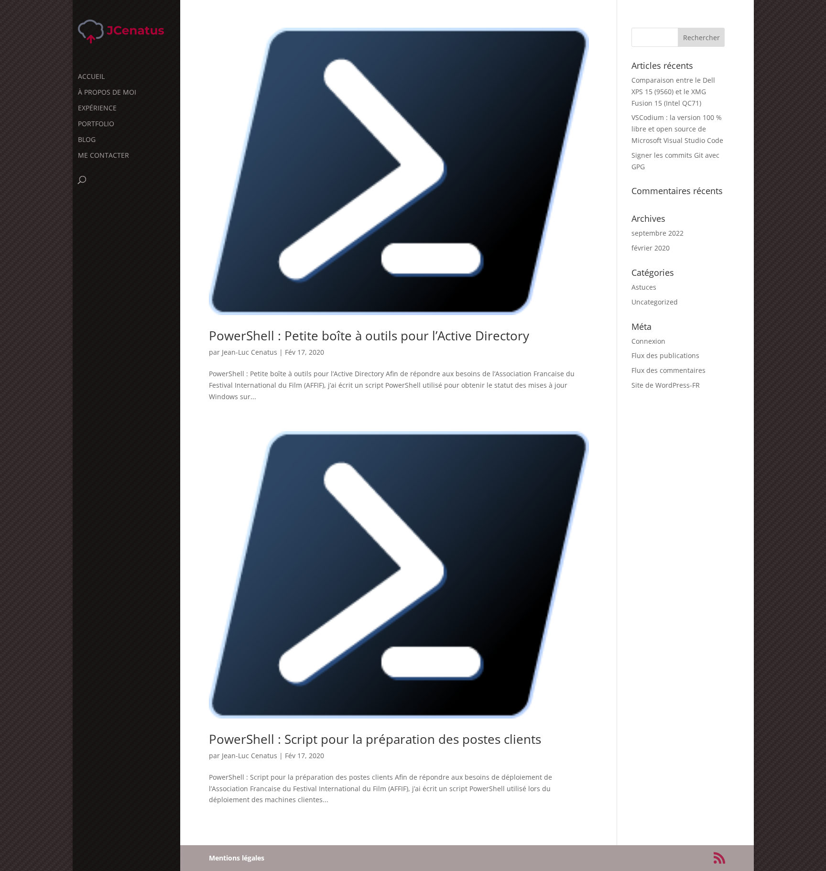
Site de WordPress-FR (665, 385)
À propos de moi (107, 93)
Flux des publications (665, 355)
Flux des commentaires (668, 370)
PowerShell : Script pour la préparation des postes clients (375, 739)
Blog (87, 140)
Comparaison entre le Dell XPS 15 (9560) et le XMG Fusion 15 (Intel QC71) (673, 92)
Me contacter (103, 156)
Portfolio (96, 124)
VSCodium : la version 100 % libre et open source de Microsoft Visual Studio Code (677, 129)
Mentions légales (236, 857)
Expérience (97, 108)
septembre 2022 (657, 233)
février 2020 (650, 247)
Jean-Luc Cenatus (249, 352)
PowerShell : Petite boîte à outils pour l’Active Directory (369, 335)
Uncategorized (654, 301)
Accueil (91, 77)
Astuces (643, 287)
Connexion (648, 341)
